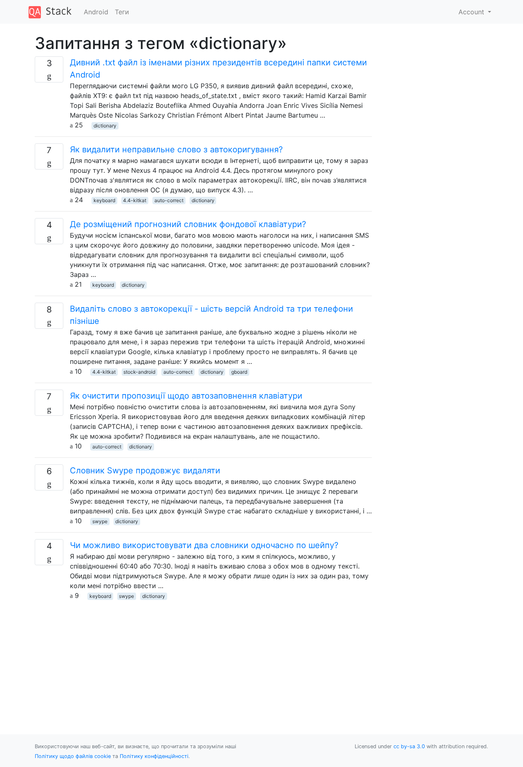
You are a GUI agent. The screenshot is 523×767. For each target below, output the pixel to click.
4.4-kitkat (134, 200)
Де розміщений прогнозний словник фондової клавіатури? (188, 224)
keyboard (104, 200)
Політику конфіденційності (154, 756)
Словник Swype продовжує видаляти (145, 470)
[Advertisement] (203, 657)
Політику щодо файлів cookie (73, 756)
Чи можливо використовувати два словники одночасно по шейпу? (204, 545)
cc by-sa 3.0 (409, 746)
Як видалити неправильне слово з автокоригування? (176, 149)
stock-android (139, 372)
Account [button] (472, 12)
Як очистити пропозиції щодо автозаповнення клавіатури (186, 396)
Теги (122, 12)
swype (99, 521)
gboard (239, 372)
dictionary (105, 126)
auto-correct (168, 200)
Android (96, 12)
